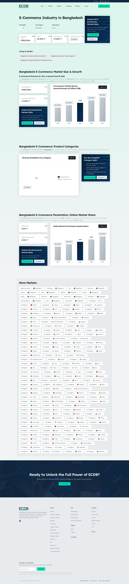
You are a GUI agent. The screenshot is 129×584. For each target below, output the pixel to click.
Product (50, 6)
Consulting (68, 6)
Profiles (52, 511)
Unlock (75, 39)
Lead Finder (53, 530)
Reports (73, 532)
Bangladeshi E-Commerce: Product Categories (63, 56)
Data (42, 6)
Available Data (74, 514)
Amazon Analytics (54, 533)
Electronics (39, 28)
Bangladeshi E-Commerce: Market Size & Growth (33, 56)
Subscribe (41, 569)
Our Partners (95, 514)
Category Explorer (54, 527)
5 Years (102, 87)
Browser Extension (54, 548)
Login (96, 1)
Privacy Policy (93, 580)
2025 (71, 157)
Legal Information (84, 580)
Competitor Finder (54, 517)
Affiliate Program (96, 520)
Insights (59, 6)
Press (93, 527)
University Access (105, 1)
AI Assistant (53, 524)
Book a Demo (105, 6)
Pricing (86, 6)
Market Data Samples (76, 520)
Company (77, 6)
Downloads (53, 545)
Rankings (52, 520)
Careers (93, 517)
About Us (94, 511)
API (51, 542)
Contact (93, 523)
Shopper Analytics (54, 536)
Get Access (91, 39)
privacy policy (30, 574)
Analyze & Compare (55, 514)
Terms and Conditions (104, 580)
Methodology (74, 511)
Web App (52, 539)
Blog (72, 529)
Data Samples (74, 517)
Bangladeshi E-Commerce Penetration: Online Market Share (36, 60)
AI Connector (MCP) (55, 551)
